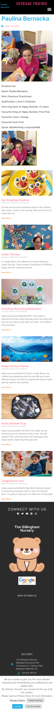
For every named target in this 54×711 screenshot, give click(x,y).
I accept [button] (17, 706)
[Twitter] (22, 514)
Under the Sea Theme (15, 366)
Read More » (6, 218)
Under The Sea (10, 254)
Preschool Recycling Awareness (21, 308)
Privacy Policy (17, 700)
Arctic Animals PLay (13, 423)
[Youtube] (27, 514)
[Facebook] (18, 514)
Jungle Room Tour (12, 480)
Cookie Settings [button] (35, 700)
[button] (49, 9)
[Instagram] (36, 514)
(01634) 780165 (31, 3)
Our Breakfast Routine (15, 200)
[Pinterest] (31, 514)
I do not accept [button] (33, 706)
